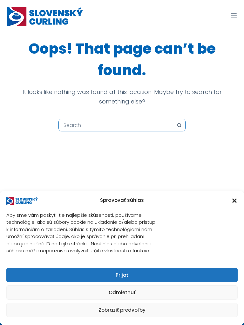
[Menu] (234, 15)
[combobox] (116, 125)
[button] (234, 200)
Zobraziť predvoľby (122, 310)
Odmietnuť (122, 292)
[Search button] (179, 125)
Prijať (122, 275)
